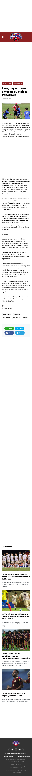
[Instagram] (16, 749)
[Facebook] (12, 749)
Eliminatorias (7, 314)
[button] (3, 37)
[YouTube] (19, 749)
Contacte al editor (8, 756)
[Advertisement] (16, 16)
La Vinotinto (18, 83)
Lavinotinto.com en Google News (15, 753)
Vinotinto (25, 317)
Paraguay (17, 314)
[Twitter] (8, 749)
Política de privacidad (23, 756)
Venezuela (16, 317)
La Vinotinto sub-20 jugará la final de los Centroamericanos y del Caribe (15, 616)
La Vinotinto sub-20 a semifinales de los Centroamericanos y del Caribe (16, 656)
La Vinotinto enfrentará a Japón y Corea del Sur (13, 694)
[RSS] (23, 749)
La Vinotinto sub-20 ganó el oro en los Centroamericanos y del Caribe (16, 576)
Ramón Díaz (6, 317)
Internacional (7, 83)
